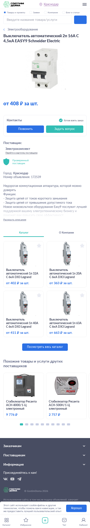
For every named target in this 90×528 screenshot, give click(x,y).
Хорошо (76, 508)
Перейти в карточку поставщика (21, 153)
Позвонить (25, 129)
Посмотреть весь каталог (45, 347)
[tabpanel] (45, 296)
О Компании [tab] (66, 232)
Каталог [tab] (23, 232)
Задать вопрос (64, 129)
